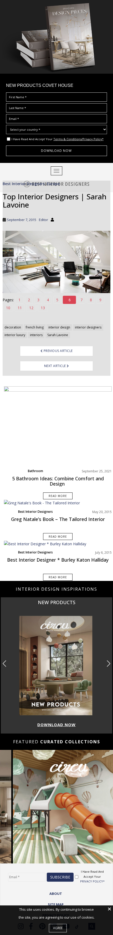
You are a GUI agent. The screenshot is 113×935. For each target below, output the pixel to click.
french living (35, 327)
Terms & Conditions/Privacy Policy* (78, 139)
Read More (58, 496)
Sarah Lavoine (57, 335)
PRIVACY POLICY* (92, 881)
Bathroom (35, 471)
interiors (36, 335)
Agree (58, 928)
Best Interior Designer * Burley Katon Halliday (58, 560)
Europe (53, 183)
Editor (43, 219)
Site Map (56, 904)
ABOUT (55, 893)
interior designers (88, 327)
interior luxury (14, 335)
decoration (12, 327)
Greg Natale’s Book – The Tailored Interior (58, 519)
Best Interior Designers (24, 183)
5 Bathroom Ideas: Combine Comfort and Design (58, 481)
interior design (59, 327)
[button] (108, 664)
